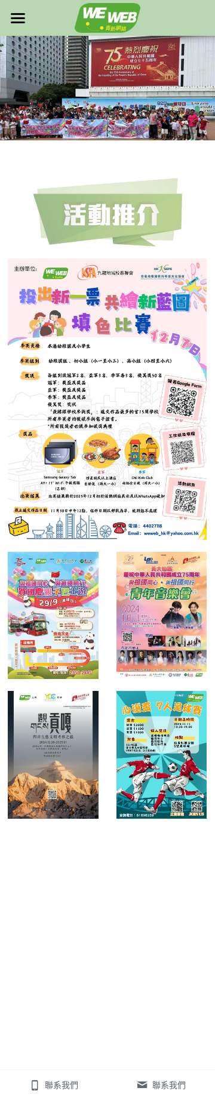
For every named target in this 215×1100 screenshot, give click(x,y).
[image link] (107, 17)
